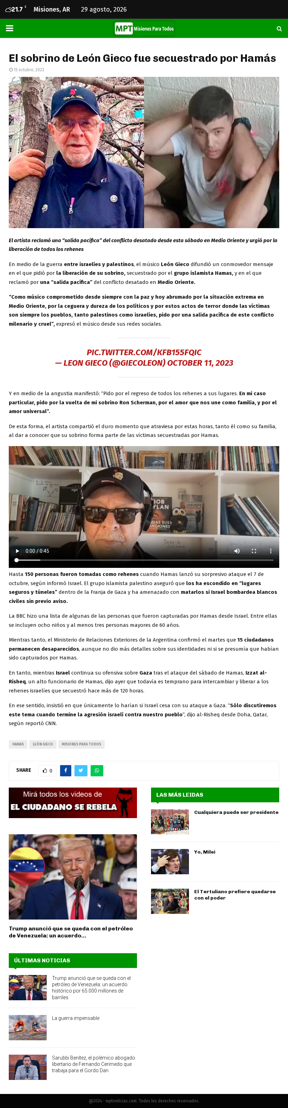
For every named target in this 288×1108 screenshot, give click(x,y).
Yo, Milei (204, 852)
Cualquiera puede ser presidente (236, 812)
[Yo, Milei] (170, 861)
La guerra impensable (75, 1018)
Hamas (18, 744)
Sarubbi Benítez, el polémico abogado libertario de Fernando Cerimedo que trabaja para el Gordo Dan (93, 1064)
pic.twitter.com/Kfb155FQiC (144, 352)
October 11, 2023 (200, 363)
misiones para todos (81, 744)
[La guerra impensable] (28, 1027)
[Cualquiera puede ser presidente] (170, 822)
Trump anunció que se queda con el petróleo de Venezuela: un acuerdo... (71, 932)
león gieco (43, 744)
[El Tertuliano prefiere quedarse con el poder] (170, 901)
